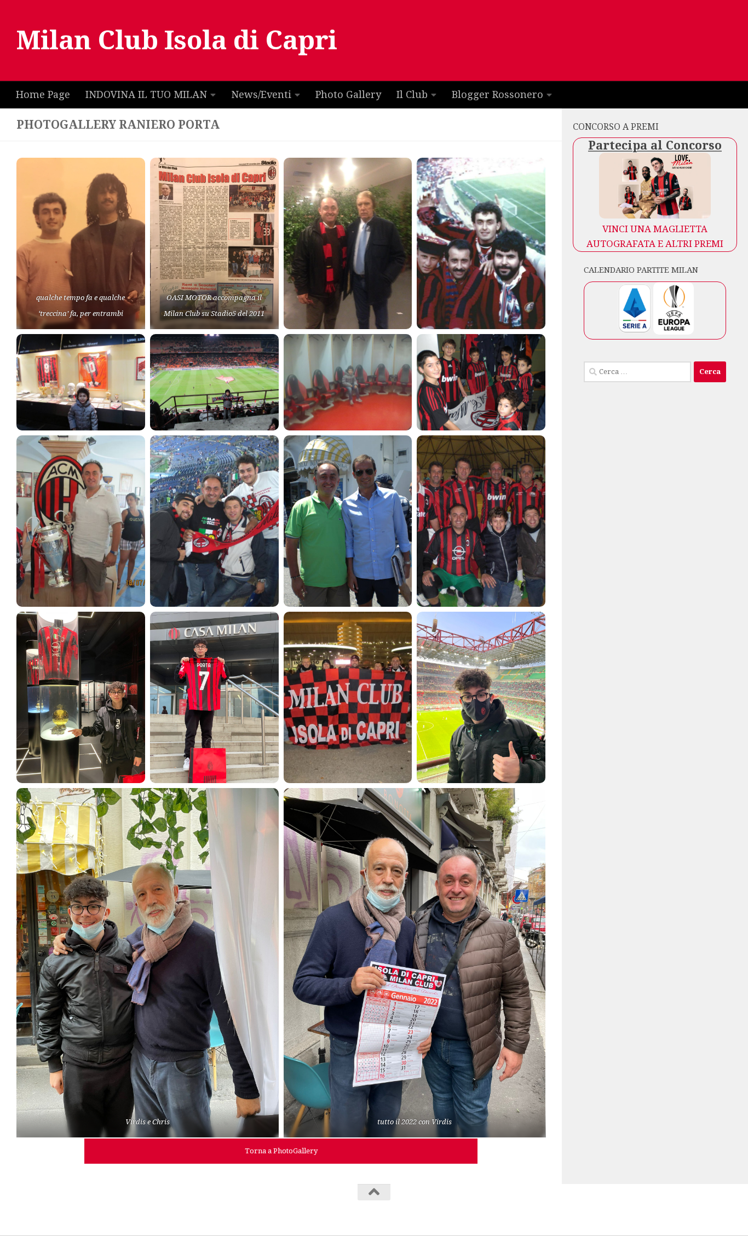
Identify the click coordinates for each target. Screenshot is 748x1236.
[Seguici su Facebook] (728, 1213)
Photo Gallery (348, 94)
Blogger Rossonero (497, 94)
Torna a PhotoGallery (281, 1151)
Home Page (43, 94)
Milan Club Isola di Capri (176, 40)
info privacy (286, 1206)
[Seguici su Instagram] (717, 1213)
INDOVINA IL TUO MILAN (146, 94)
